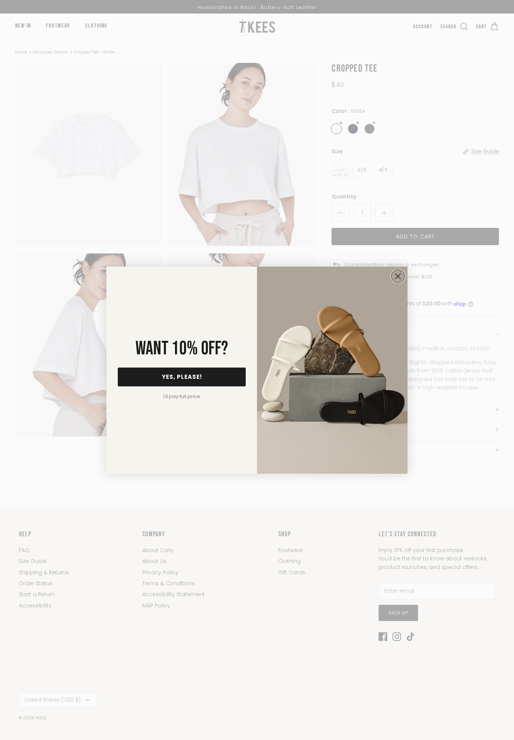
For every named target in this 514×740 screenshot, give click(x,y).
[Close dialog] (398, 276)
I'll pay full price (181, 396)
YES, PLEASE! (182, 377)
